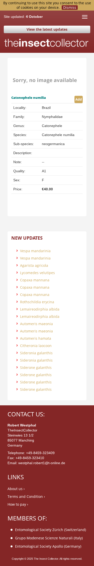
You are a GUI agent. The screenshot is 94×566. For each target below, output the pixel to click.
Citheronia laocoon (36, 345)
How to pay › (18, 504)
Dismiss (69, 7)
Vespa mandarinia (35, 250)
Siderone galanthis (36, 367)
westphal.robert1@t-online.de (41, 463)
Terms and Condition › (26, 496)
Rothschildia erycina (37, 301)
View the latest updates (47, 29)
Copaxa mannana (34, 280)
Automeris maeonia (36, 323)
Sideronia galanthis (36, 353)
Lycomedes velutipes (37, 272)
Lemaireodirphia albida (39, 309)
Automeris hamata (35, 338)
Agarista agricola (34, 265)
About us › (16, 488)
